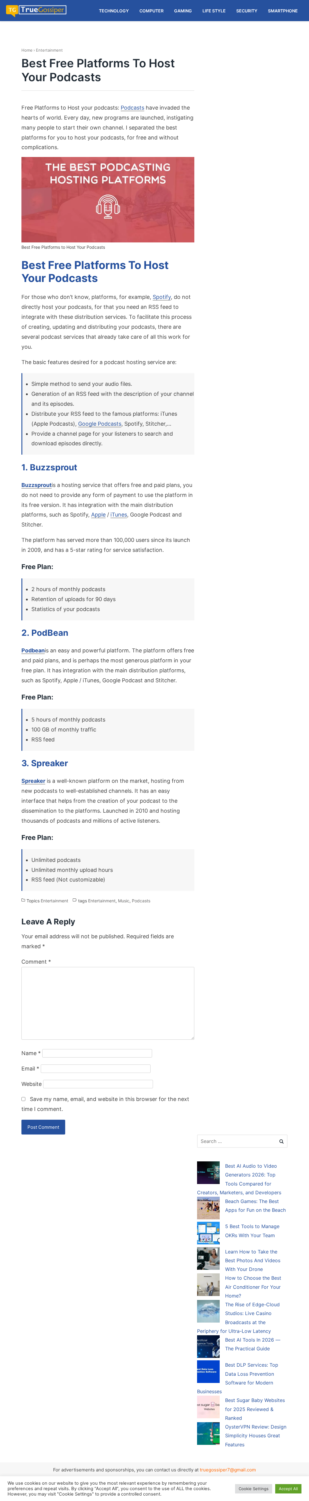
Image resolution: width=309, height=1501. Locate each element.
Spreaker (33, 781)
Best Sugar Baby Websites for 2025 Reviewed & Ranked (255, 1409)
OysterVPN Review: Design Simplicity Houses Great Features (255, 1436)
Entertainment (49, 50)
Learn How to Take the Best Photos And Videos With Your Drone (252, 1260)
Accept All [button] (288, 1488)
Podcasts (132, 107)
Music (123, 900)
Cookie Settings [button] (254, 1488)
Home (27, 50)
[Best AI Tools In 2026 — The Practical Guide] (208, 1347)
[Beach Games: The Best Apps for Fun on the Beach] (208, 1209)
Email (30, 1068)
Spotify (162, 297)
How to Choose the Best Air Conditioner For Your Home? (253, 1287)
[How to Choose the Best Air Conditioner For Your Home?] (208, 1285)
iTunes (118, 514)
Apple (98, 514)
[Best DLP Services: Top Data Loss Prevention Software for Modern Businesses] (208, 1372)
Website (31, 1084)
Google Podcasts (99, 424)
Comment (36, 962)
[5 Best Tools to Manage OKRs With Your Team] (208, 1234)
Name (31, 1053)
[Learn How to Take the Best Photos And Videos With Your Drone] (208, 1259)
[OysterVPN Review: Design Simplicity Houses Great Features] (208, 1434)
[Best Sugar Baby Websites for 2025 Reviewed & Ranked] (208, 1408)
